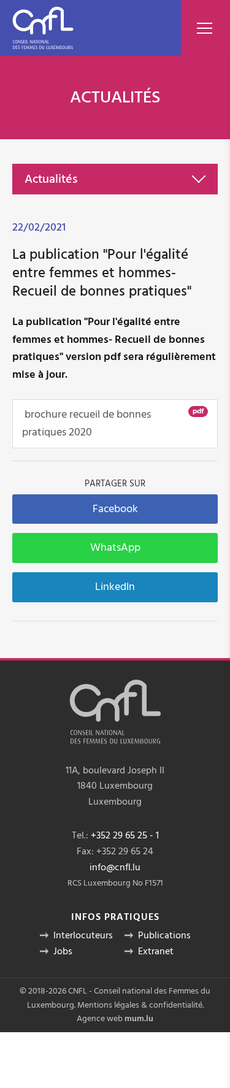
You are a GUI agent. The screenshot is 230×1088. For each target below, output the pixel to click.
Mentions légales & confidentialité (139, 1005)
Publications (164, 935)
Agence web (100, 1019)
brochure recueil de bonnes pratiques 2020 (113, 423)
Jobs (62, 951)
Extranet (156, 951)
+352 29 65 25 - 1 (125, 835)
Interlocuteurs (83, 935)
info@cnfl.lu (115, 867)
